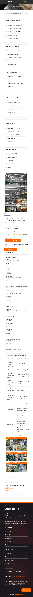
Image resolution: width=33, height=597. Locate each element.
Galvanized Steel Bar (13, 86)
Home (7, 13)
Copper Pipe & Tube (13, 160)
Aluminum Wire (12, 115)
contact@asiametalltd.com (21, 244)
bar (20, 13)
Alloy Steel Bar (11, 138)
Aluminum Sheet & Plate (14, 102)
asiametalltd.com (19, 594)
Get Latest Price (21, 223)
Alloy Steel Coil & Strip (13, 131)
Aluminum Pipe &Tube (13, 109)
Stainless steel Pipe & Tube (15, 31)
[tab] (7, 215)
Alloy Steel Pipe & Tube (14, 134)
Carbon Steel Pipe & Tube (14, 57)
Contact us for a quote (12, 241)
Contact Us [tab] (9, 252)
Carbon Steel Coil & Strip (14, 54)
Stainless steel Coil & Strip (14, 28)
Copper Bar (11, 164)
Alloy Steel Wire (12, 141)
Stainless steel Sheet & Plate (15, 25)
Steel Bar (9, 541)
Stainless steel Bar (12, 35)
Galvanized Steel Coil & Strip (15, 80)
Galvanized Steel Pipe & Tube (15, 83)
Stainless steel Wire (13, 38)
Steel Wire (9, 544)
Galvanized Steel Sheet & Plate (16, 76)
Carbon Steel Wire (12, 64)
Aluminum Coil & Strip (13, 105)
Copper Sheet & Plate (13, 154)
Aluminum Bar (11, 112)
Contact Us (9, 563)
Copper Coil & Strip (13, 157)
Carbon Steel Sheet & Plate (15, 51)
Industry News (10, 560)
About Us (9, 553)
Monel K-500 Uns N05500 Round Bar (14, 485)
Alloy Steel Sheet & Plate (14, 128)
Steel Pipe (9, 538)
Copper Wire (11, 167)
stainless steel (14, 13)
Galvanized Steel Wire (13, 90)
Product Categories (11, 556)
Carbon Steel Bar (12, 61)
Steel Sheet (9, 531)
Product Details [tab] (10, 249)
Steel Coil (9, 534)
